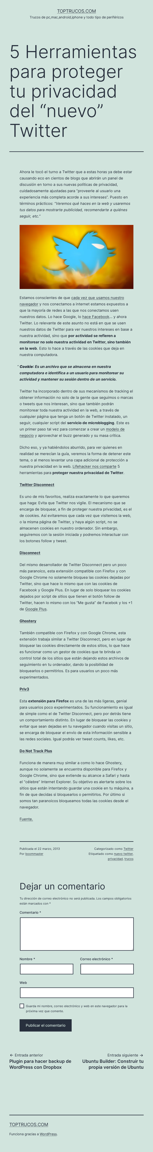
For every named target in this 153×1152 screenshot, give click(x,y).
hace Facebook (95, 316)
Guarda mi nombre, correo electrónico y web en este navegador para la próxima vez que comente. (76, 1008)
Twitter (128, 849)
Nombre (27, 959)
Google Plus (35, 609)
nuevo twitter (123, 854)
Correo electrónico (96, 959)
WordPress (48, 1134)
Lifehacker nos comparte (94, 466)
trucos (128, 859)
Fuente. (26, 819)
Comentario (30, 912)
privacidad (115, 859)
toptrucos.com (76, 11)
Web (23, 983)
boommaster (34, 854)
